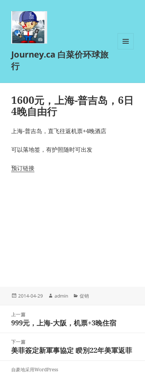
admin (61, 296)
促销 (84, 296)
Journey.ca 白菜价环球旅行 (60, 59)
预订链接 (22, 168)
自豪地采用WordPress (34, 369)
